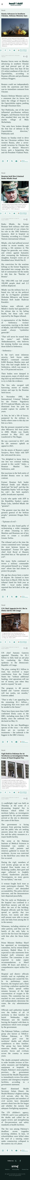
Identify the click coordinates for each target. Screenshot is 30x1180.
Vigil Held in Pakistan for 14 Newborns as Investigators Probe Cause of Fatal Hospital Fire (14, 754)
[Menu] (1, 3)
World (3, 9)
